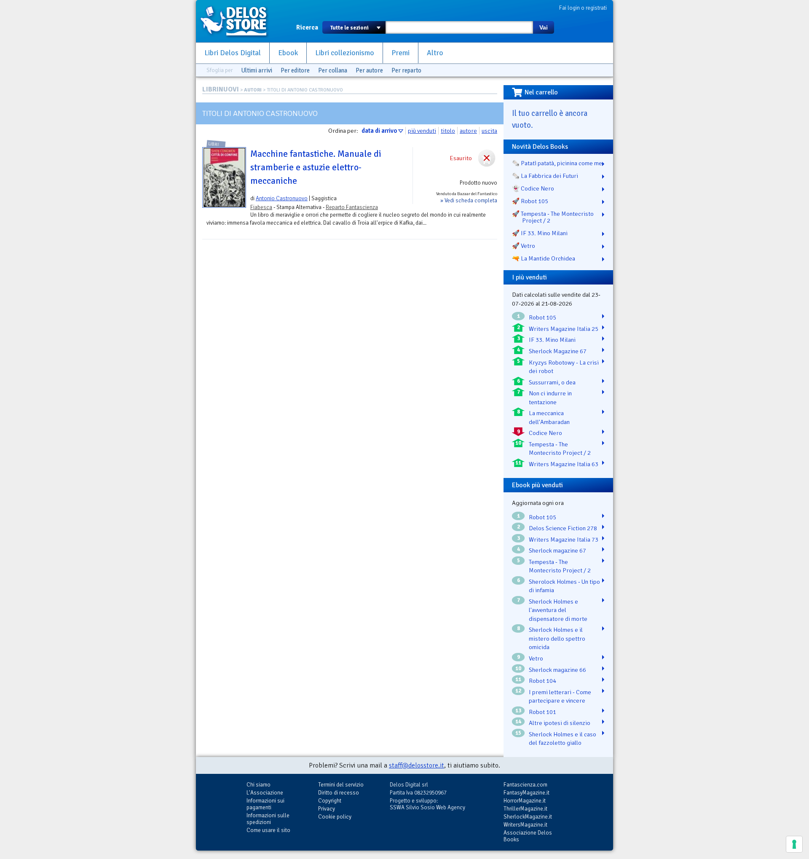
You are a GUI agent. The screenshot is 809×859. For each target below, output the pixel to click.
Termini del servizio (341, 784)
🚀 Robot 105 (530, 201)
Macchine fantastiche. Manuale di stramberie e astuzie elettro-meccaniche (315, 167)
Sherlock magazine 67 (557, 550)
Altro (435, 52)
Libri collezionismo (344, 52)
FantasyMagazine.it (526, 792)
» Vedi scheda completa (468, 200)
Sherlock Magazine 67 (558, 351)
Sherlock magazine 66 (557, 670)
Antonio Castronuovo (282, 198)
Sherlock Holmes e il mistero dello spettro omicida (557, 638)
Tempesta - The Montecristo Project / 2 (560, 448)
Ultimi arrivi (256, 70)
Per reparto (406, 70)
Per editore (295, 70)
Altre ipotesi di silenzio (559, 723)
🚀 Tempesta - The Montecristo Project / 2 (553, 217)
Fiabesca (261, 207)
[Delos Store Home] (238, 21)
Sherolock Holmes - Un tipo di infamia (564, 586)
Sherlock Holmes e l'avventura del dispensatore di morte (558, 610)
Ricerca (307, 27)
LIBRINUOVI (220, 89)
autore (468, 130)
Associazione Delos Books (528, 836)
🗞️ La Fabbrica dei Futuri (545, 175)
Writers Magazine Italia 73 (563, 539)
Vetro (536, 658)
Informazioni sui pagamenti (265, 804)
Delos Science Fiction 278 (563, 528)
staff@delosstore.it (416, 765)
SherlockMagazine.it (528, 816)
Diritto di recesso (338, 792)
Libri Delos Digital (232, 52)
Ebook (288, 52)
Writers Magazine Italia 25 (563, 329)
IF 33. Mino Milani (552, 340)
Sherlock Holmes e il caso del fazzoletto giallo (562, 738)
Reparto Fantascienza (352, 207)
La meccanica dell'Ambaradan (549, 417)
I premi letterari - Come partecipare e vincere (560, 696)
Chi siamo (258, 784)
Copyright (329, 800)
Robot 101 (542, 712)
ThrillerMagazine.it (525, 808)
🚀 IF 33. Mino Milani (540, 233)
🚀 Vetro (523, 245)
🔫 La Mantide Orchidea (543, 258)
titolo (448, 130)
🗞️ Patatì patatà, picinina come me (557, 163)
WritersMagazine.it (525, 824)
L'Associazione (264, 792)
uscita (489, 130)
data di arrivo (379, 130)
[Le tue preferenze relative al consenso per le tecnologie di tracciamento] (794, 844)
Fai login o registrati (583, 7)
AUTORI (253, 90)
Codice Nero (545, 433)
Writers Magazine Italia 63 (563, 464)
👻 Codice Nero (533, 188)
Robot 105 (542, 317)
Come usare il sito (268, 830)
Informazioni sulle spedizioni (267, 819)
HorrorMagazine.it (525, 800)
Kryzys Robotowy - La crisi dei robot (564, 367)
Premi (400, 52)
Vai (543, 27)
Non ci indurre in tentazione (550, 397)
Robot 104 (542, 681)
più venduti (422, 130)
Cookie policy (334, 816)
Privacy (326, 808)
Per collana (332, 70)
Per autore (369, 70)
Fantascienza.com (525, 784)
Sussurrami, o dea (552, 382)
